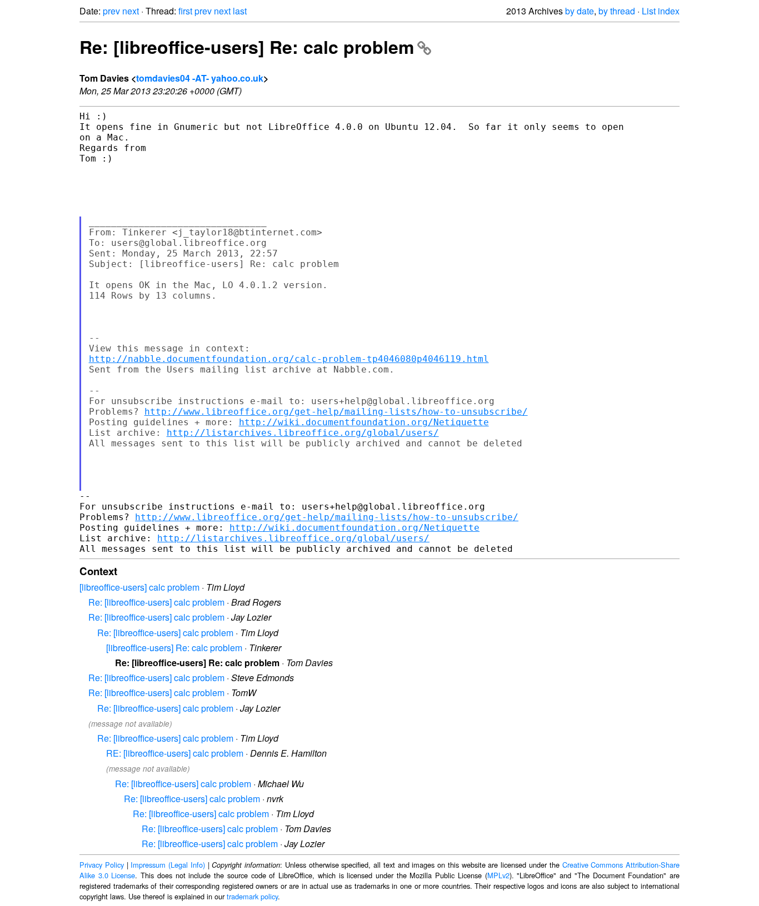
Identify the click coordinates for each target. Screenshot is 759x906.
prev (111, 10)
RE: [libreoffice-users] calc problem (174, 753)
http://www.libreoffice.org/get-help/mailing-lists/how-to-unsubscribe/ (336, 411)
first (185, 10)
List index (661, 10)
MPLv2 (498, 875)
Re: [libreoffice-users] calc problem (156, 602)
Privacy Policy (101, 864)
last (240, 10)
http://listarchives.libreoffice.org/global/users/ (303, 432)
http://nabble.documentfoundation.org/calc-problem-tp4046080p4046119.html (289, 359)
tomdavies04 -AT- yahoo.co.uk (199, 78)
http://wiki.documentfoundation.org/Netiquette (364, 422)
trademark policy (252, 896)
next (130, 10)
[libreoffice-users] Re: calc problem (174, 647)
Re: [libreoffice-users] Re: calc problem (246, 46)
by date (579, 10)
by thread (616, 10)
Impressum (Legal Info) (168, 864)
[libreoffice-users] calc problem (139, 587)
